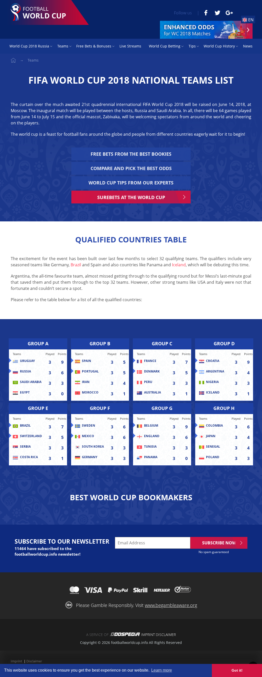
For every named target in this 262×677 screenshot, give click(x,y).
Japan (210, 436)
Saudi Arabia (30, 382)
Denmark (152, 371)
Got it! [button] (237, 670)
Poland (212, 457)
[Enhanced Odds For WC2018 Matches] (206, 30)
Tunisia (150, 447)
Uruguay (27, 361)
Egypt (25, 392)
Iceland (179, 265)
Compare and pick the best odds (131, 168)
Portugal (90, 371)
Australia (152, 392)
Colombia (214, 426)
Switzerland (31, 436)
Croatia (212, 361)
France (150, 361)
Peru (148, 382)
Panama (150, 457)
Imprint (148, 634)
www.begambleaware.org (171, 605)
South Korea (93, 447)
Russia (25, 371)
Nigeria (212, 382)
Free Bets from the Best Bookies (131, 154)
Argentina (215, 371)
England (151, 436)
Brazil (76, 265)
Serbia (25, 447)
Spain (86, 361)
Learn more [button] (161, 670)
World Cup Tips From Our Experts (131, 183)
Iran (86, 382)
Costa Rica (29, 457)
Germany (89, 457)
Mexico (88, 436)
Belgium (151, 426)
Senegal (213, 447)
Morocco (90, 392)
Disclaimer (166, 634)
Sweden (88, 426)
